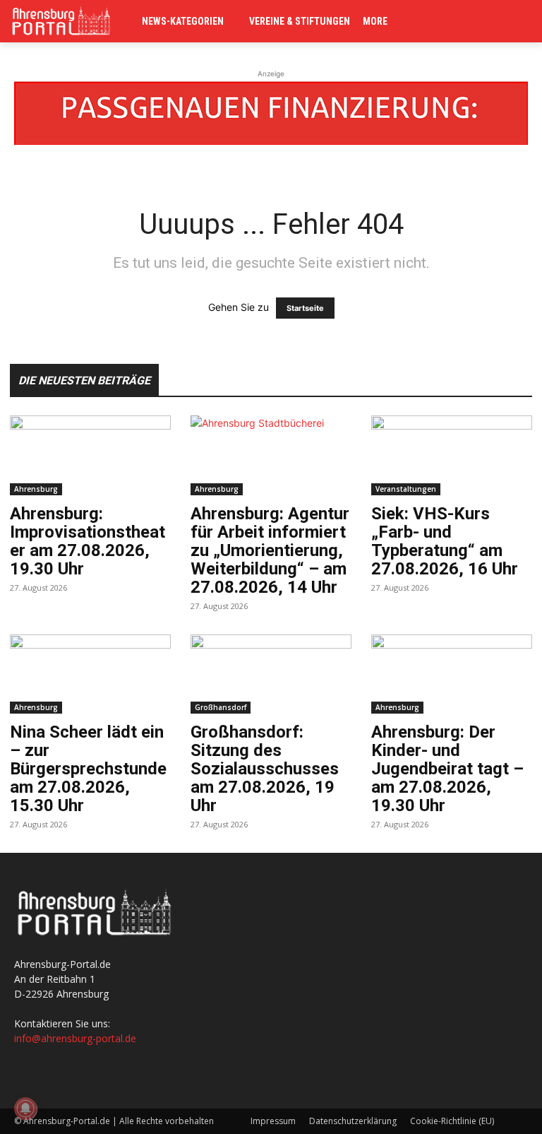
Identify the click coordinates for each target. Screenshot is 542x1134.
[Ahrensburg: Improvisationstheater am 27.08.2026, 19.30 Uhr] (90, 455)
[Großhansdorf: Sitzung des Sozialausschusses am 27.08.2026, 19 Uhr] (271, 674)
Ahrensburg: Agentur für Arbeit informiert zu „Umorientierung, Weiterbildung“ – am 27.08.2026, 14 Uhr (270, 550)
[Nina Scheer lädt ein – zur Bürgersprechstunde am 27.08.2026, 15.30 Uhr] (90, 674)
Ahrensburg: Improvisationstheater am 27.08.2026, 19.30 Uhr (87, 541)
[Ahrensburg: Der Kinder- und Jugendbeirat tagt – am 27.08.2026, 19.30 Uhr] (451, 674)
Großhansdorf (220, 707)
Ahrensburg (36, 489)
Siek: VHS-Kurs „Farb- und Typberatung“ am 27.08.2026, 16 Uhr (444, 541)
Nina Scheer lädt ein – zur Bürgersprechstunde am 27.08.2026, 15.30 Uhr (88, 768)
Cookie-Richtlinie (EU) (452, 1121)
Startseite (305, 308)
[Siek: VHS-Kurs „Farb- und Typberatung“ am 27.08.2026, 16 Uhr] (451, 455)
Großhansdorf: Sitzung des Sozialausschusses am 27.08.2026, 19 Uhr (265, 768)
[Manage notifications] (25, 1108)
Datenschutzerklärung (353, 1121)
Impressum (273, 1121)
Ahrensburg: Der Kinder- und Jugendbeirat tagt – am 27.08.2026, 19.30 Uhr (447, 768)
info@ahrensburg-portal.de (75, 1038)
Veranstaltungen (405, 489)
